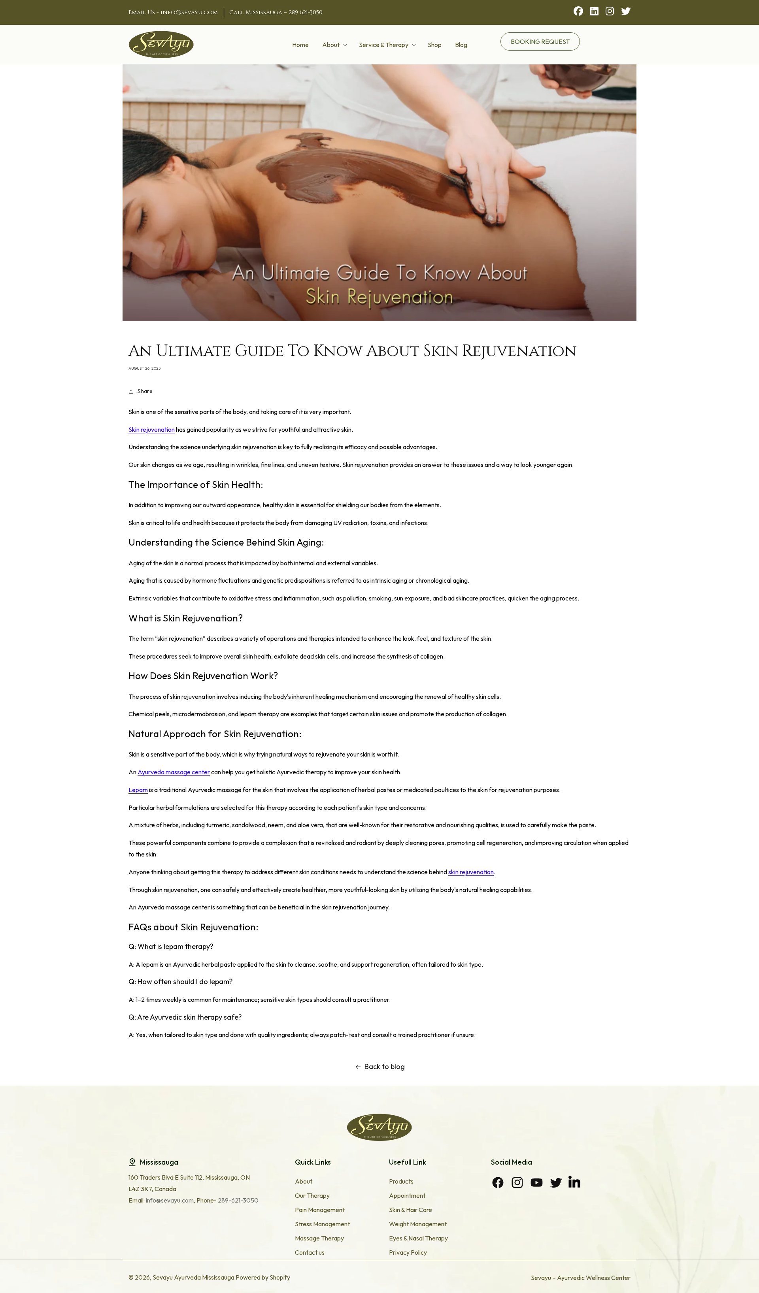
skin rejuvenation (471, 872)
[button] (333, 45)
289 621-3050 (306, 12)
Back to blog (384, 1066)
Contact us (310, 1252)
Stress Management (322, 1224)
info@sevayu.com (189, 12)
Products (401, 1181)
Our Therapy (312, 1195)
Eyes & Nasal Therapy (418, 1238)
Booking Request (540, 41)
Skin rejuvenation (151, 429)
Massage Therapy (319, 1238)
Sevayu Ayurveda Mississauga (193, 1277)
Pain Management (320, 1210)
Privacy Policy (408, 1252)
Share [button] (145, 391)
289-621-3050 (238, 1200)
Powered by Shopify (263, 1277)
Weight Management (418, 1224)
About (303, 1181)
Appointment (407, 1195)
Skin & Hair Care (410, 1210)
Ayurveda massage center (174, 772)
